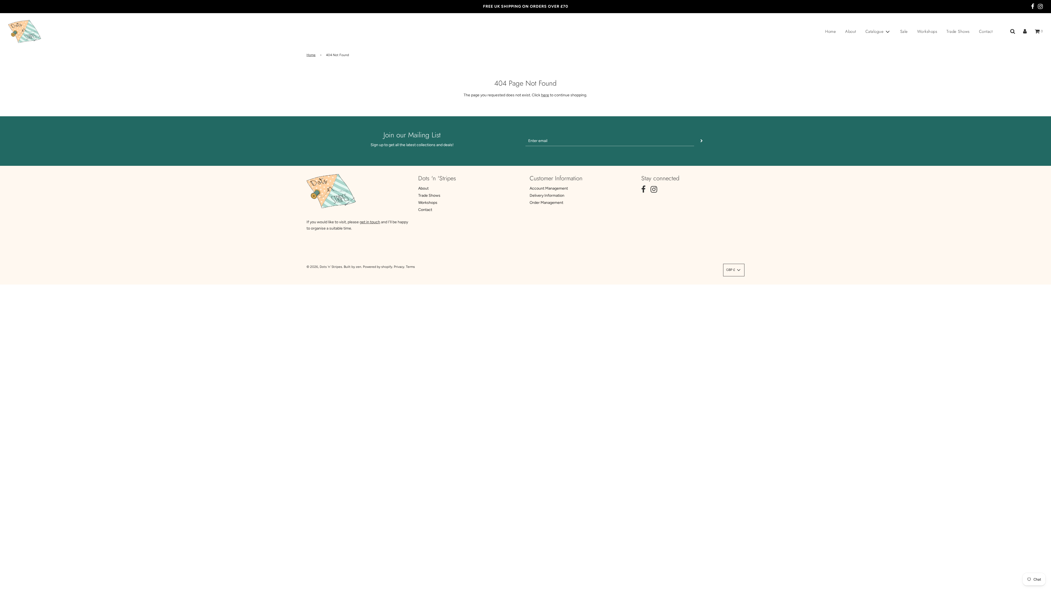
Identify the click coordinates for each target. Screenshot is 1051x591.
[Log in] (1025, 31)
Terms (410, 267)
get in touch (370, 222)
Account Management (549, 188)
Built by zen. (353, 267)
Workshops (927, 31)
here (545, 95)
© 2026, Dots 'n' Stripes (324, 267)
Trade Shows (958, 31)
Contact (986, 31)
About (850, 31)
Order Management (546, 202)
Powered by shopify (377, 267)
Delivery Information (547, 195)
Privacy (399, 267)
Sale (904, 31)
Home (830, 31)
